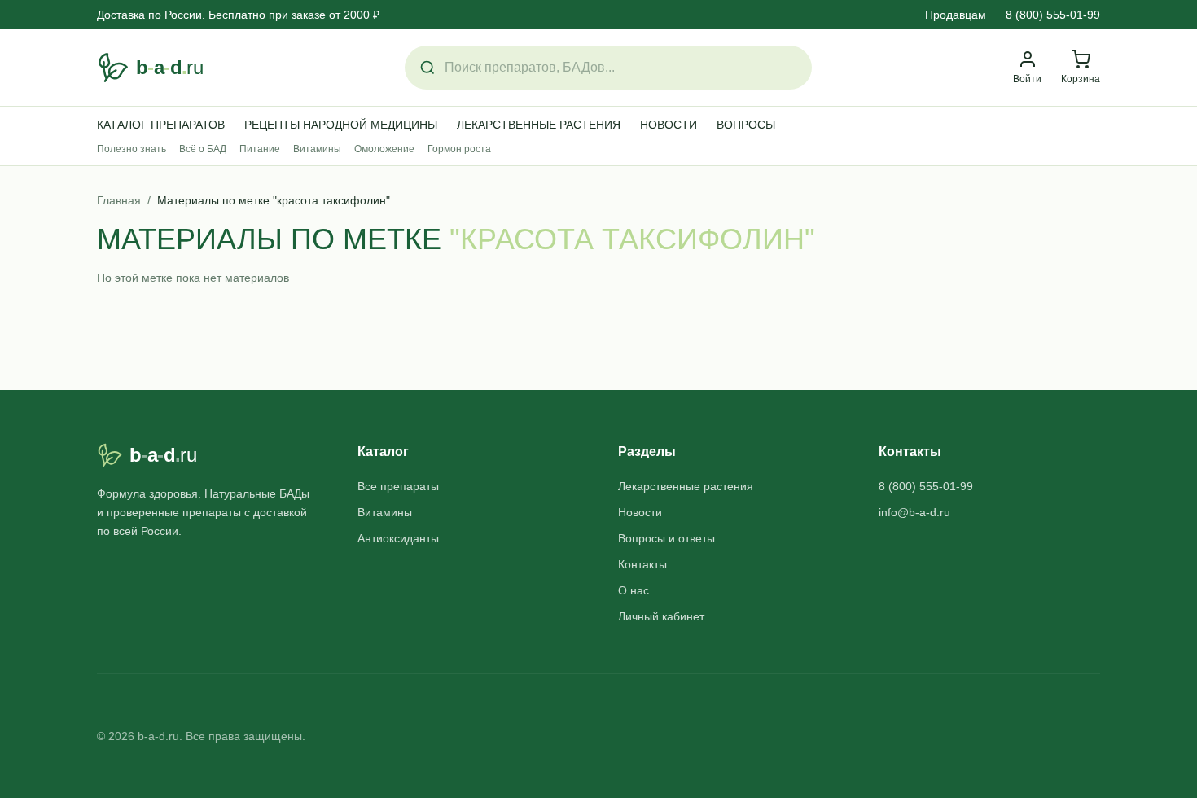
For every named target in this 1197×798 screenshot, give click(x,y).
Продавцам (955, 14)
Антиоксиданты (398, 538)
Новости (668, 124)
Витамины (317, 149)
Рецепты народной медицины (340, 124)
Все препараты (398, 486)
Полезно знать (131, 149)
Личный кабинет (661, 616)
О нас (633, 590)
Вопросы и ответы (666, 538)
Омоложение (384, 149)
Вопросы (746, 124)
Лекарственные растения (538, 124)
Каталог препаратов (161, 124)
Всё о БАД (202, 149)
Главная (119, 200)
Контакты (642, 564)
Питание (259, 149)
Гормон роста (459, 149)
